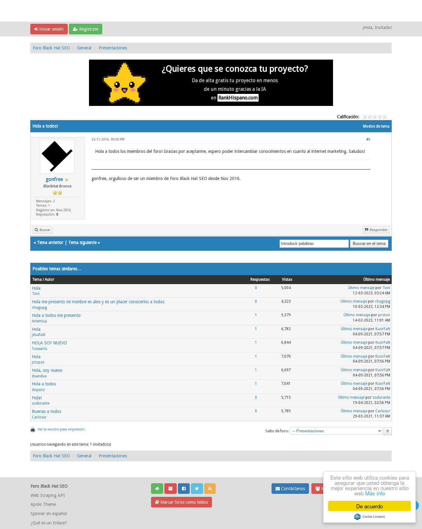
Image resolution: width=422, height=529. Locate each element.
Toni (36, 294)
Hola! (37, 397)
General (84, 47)
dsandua (39, 376)
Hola (36, 288)
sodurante (40, 403)
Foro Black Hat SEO (51, 47)
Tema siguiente (82, 242)
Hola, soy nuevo (47, 370)
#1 (368, 139)
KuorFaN (382, 329)
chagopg (39, 307)
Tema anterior (50, 242)
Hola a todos (44, 383)
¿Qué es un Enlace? (49, 522)
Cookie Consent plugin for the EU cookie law (369, 516)
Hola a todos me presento (56, 315)
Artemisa (39, 321)
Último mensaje (361, 288)
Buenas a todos (46, 411)
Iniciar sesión (51, 29)
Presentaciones (113, 47)
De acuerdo (369, 506)
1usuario (39, 348)
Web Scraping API (48, 495)
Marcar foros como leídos (183, 502)
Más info (375, 493)
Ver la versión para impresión (61, 429)
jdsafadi (38, 335)
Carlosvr (39, 417)
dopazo (38, 390)
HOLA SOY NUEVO (49, 342)
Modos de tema (376, 126)
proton (384, 315)
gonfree (54, 179)
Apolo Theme (43, 504)
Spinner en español (49, 513)
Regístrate (88, 29)
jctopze (38, 362)
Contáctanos (292, 488)
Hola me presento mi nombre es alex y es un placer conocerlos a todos (98, 301)
